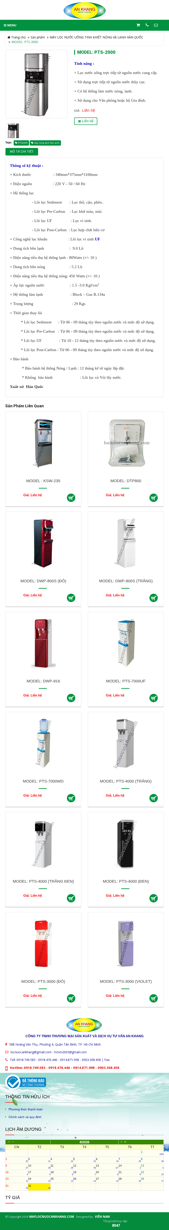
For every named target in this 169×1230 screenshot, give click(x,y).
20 (107, 1173)
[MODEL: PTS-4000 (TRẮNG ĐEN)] (43, 843)
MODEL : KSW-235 (43, 481)
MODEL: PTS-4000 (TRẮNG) (126, 781)
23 (17, 1179)
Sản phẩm (38, 37)
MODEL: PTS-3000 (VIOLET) (126, 981)
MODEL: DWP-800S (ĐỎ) (43, 581)
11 (62, 1166)
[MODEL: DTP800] (125, 443)
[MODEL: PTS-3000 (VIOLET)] (125, 943)
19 (84, 1173)
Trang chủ (18, 37)
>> (125, 1142)
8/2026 (84, 1142)
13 (107, 1166)
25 (62, 1179)
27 (107, 1179)
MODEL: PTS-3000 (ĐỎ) (43, 981)
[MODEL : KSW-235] (43, 443)
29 (152, 1179)
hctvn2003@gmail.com (70, 1052)
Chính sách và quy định (25, 1117)
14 (130, 1166)
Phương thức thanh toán (26, 1109)
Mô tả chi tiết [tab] (22, 151)
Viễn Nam (102, 1217)
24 (39, 1179)
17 (39, 1173)
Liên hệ (88, 121)
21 (130, 1173)
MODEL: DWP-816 (43, 681)
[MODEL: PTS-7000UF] (125, 643)
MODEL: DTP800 (125, 481)
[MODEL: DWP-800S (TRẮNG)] (125, 543)
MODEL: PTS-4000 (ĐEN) (126, 881)
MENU (11, 25)
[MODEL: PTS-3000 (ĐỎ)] (43, 943)
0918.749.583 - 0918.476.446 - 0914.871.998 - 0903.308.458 (59, 1060)
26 (84, 1179)
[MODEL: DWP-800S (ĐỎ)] (43, 543)
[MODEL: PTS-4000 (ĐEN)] (125, 843)
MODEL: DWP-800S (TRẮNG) (126, 581)
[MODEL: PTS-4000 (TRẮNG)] (125, 743)
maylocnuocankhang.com (51, 1217)
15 (152, 1166)
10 (39, 1166)
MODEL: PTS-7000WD (43, 781)
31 (39, 1186)
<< (9, 1142)
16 (17, 1173)
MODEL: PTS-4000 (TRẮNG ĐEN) (43, 881)
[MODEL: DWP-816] (43, 643)
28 (130, 1179)
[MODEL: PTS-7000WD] (43, 743)
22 (152, 1173)
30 (17, 1186)
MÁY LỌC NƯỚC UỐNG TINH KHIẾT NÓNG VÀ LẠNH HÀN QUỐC (96, 37)
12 (84, 1166)
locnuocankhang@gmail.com (31, 1052)
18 (62, 1173)
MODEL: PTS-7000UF (125, 681)
